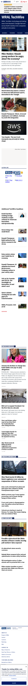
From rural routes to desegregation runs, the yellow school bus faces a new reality (13, 504)
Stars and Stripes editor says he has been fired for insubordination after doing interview (9, 423)
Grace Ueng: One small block (7, 231)
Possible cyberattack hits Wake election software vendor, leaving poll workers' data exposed (14, 540)
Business (4, 33)
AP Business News (7, 346)
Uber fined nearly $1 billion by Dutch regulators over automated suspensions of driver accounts (9, 446)
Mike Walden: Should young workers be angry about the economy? (13, 56)
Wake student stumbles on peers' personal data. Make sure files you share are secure (12, 568)
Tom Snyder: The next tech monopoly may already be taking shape (13, 139)
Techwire (12, 33)
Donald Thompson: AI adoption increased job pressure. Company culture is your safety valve (9, 268)
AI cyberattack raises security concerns (11, 549)
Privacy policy (12, 675)
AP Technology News (9, 456)
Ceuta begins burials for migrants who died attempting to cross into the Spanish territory (9, 434)
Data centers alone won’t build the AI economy (8, 256)
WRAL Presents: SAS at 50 (9, 306)
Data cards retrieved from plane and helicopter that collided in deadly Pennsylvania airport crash (13, 488)
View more (4, 311)
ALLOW (14, 683)
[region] (14, 675)
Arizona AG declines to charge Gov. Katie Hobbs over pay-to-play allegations (14, 368)
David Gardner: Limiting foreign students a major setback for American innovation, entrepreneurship (9, 218)
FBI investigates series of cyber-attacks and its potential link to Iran (13, 561)
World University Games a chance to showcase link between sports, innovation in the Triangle (13, 92)
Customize (14, 678)
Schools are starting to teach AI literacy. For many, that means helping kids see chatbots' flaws (14, 512)
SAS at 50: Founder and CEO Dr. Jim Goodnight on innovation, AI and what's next (8, 282)
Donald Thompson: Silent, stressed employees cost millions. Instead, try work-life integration (14, 116)
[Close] (26, 666)
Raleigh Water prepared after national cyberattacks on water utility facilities (14, 555)
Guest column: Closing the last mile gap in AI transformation (9, 295)
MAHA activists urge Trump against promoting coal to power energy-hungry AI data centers (13, 496)
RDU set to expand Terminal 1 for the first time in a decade (13, 407)
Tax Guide (19, 33)
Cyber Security (7, 518)
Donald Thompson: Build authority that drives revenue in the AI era (9, 241)
